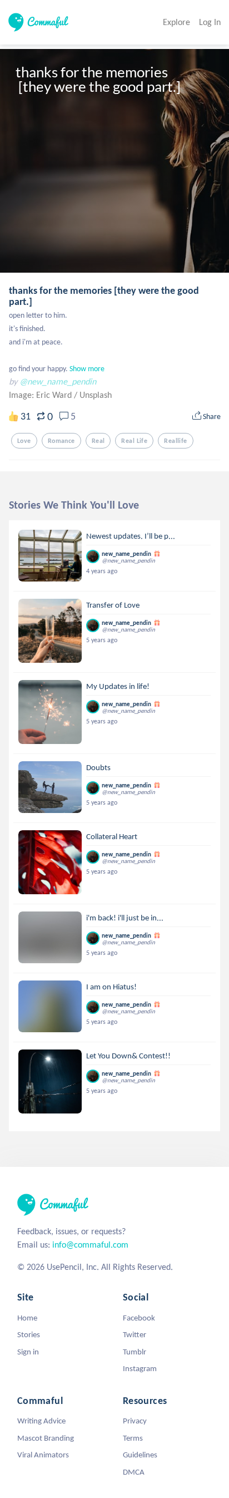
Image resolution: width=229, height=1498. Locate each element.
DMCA (134, 1472)
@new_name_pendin (57, 381)
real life (134, 441)
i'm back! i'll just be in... (124, 918)
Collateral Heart (111, 836)
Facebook (139, 1318)
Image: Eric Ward (41, 395)
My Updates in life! (118, 686)
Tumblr (134, 1352)
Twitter (134, 1334)
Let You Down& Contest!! (128, 1056)
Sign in (28, 1352)
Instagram (140, 1368)
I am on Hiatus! (111, 987)
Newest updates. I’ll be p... (130, 536)
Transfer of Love (113, 605)
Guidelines (140, 1455)
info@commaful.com (90, 1244)
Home (27, 1318)
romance (61, 441)
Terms (133, 1438)
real (98, 441)
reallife (175, 441)
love (24, 441)
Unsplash (95, 395)
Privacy (135, 1421)
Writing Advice (41, 1421)
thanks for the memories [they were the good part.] (104, 296)
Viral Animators (43, 1455)
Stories (28, 1334)
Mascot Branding (45, 1438)
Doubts (98, 767)
